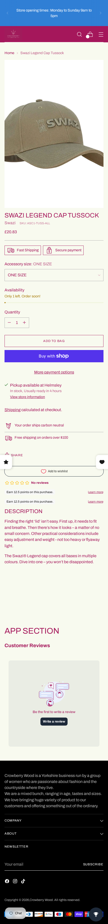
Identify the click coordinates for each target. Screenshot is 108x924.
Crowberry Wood (41, 900)
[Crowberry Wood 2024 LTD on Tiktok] (24, 882)
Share (17, 455)
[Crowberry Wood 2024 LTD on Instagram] (16, 882)
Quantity (12, 312)
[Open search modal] (79, 34)
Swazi (10, 223)
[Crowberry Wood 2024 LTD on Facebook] (8, 882)
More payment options (54, 372)
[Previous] (7, 13)
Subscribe (93, 864)
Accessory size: (28, 264)
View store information (27, 397)
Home (9, 53)
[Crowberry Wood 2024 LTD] (13, 34)
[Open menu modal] (101, 34)
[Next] (100, 13)
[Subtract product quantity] (24, 323)
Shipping (13, 410)
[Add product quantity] (9, 323)
